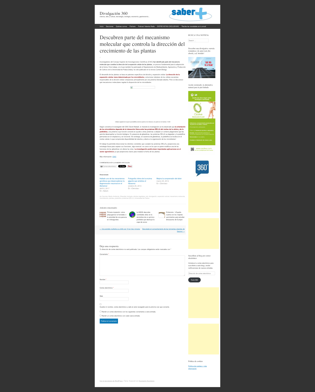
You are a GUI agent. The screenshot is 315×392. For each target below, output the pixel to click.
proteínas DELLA (128, 198)
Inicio (101, 26)
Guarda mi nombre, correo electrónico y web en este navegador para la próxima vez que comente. (135, 307)
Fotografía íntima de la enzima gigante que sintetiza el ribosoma (140, 181)
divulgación (153, 196)
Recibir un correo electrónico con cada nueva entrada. (121, 316)
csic (147, 196)
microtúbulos (104, 198)
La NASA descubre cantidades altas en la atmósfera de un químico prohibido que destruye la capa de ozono (145, 217)
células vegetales (139, 196)
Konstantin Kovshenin (146, 381)
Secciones (109, 26)
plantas (111, 198)
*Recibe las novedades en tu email (193, 26)
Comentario (104, 254)
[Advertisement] (203, 197)
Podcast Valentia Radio (146, 26)
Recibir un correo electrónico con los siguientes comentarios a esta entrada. (129, 311)
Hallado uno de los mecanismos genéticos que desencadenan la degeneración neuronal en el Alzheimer (112, 182)
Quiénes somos (121, 26)
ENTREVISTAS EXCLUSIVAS (168, 26)
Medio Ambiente (113, 196)
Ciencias (105, 196)
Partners (133, 26)
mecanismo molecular (177, 196)
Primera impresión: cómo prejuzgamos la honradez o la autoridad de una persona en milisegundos (117, 216)
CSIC (114, 156)
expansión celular (163, 196)
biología (130, 196)
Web (101, 296)
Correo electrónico (107, 288)
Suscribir (194, 280)
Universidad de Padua (141, 198)
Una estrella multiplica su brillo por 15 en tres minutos (120, 229)
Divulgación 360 (113, 13)
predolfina (118, 198)
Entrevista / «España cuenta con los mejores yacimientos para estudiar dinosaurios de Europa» (175, 216)
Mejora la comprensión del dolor (169, 178)
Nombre (103, 279)
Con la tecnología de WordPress (111, 381)
